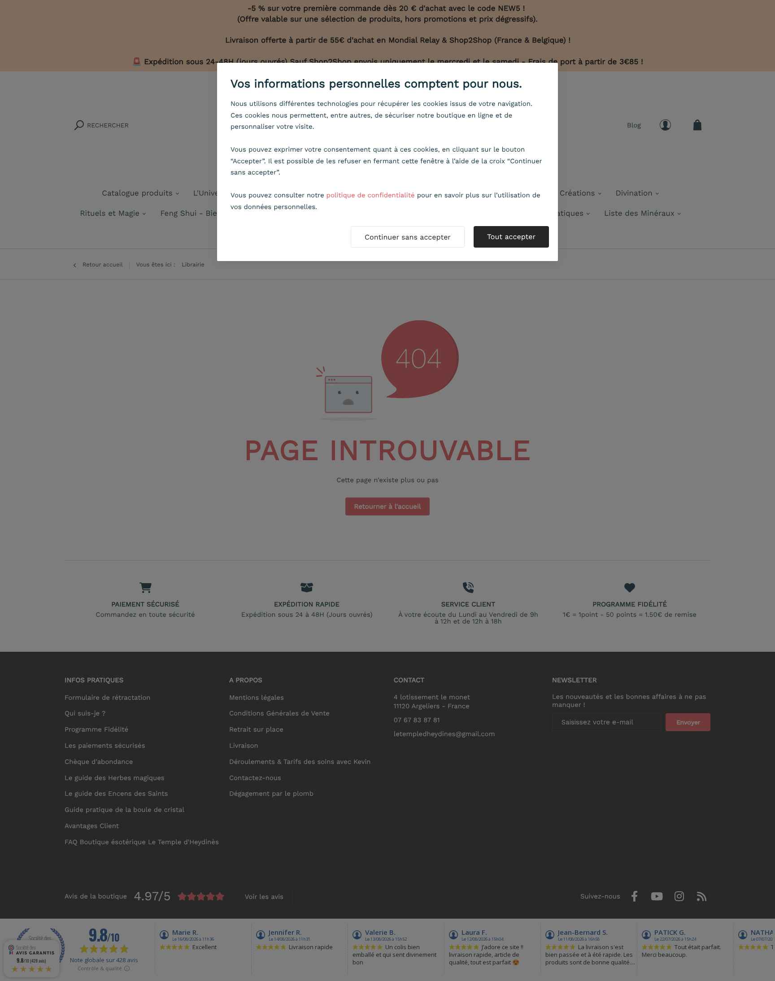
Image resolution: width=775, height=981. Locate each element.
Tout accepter (511, 236)
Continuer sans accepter (408, 237)
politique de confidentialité (371, 195)
